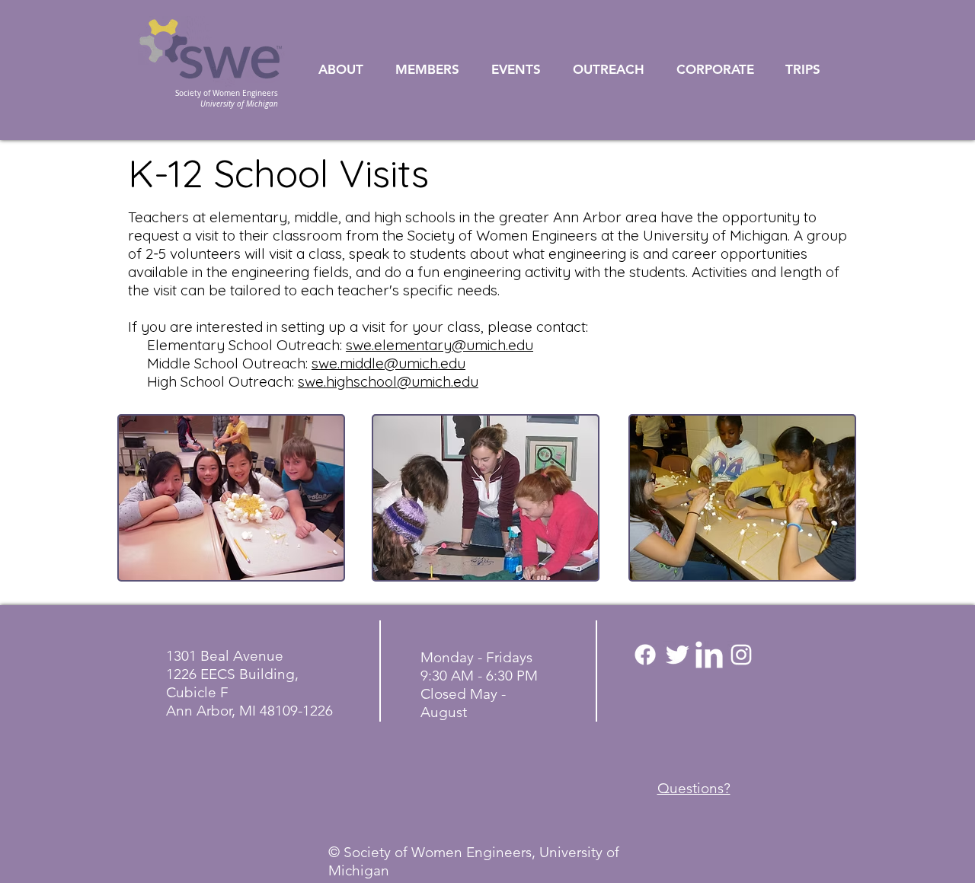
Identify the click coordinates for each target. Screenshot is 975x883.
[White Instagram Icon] (741, 654)
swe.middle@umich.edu (388, 363)
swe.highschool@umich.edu (388, 381)
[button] (349, 70)
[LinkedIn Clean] (709, 654)
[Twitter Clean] (677, 654)
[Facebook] (645, 654)
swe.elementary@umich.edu (439, 345)
